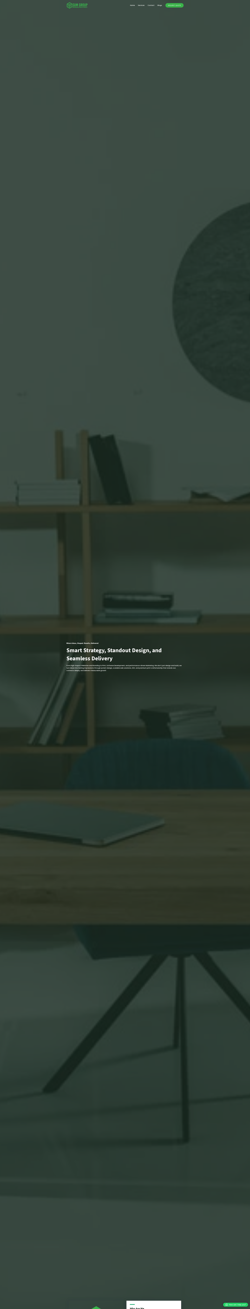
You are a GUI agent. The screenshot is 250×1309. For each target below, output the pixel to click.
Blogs (160, 5)
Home (132, 5)
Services (141, 5)
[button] (174, 5)
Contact (151, 5)
